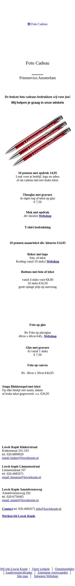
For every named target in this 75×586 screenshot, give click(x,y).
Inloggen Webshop (46, 576)
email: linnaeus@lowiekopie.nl (21, 477)
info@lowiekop (48, 508)
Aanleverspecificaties (18, 572)
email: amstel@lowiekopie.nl (20, 500)
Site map (22, 576)
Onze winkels (40, 569)
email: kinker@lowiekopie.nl (20, 458)
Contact (7, 508)
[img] (37, 61)
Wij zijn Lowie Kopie (14, 569)
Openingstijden (64, 569)
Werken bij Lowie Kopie (18, 516)
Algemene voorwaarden (52, 572)
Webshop (45, 216)
